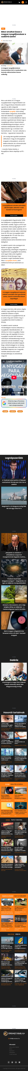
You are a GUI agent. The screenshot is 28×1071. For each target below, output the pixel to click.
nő (24, 835)
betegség (3, 729)
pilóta (11, 912)
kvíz (2, 800)
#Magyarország (18, 966)
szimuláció (17, 870)
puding (18, 951)
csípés (4, 778)
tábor (25, 912)
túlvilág (16, 852)
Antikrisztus (3, 837)
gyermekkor (8, 852)
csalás (20, 983)
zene (10, 800)
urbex (16, 912)
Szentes (19, 928)
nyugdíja (12, 111)
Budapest (19, 800)
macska (16, 869)
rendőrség (3, 983)
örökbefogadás (4, 853)
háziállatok (21, 869)
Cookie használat (13, 1054)
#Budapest (3, 966)
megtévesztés (21, 984)
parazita (6, 728)
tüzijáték (8, 966)
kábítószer (8, 984)
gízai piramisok (8, 869)
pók (2, 778)
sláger (7, 800)
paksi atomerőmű (7, 950)
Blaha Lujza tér (9, 983)
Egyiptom (3, 869)
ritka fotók (3, 870)
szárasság (3, 930)
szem (9, 728)
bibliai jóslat (8, 835)
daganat (23, 778)
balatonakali (17, 913)
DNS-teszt (3, 852)
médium (24, 852)
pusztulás (17, 930)
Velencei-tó (3, 928)
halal (21, 852)
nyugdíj (5, 411)
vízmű (22, 928)
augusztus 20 (4, 968)
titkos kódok (7, 912)
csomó (16, 780)
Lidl (15, 950)
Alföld (16, 968)
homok (2, 728)
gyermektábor (20, 912)
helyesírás (5, 815)
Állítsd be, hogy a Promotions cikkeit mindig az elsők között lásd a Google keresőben (16, 403)
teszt (9, 815)
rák (6, 762)
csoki (16, 951)
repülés (2, 912)
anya (16, 837)
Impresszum (11, 1050)
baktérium (23, 951)
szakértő (12, 411)
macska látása (23, 870)
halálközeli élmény (18, 762)
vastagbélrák (4, 746)
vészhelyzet (3, 913)
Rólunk (10, 1049)
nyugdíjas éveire (11, 260)
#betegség (17, 728)
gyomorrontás (7, 745)
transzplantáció (18, 835)
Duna (2, 950)
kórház (7, 778)
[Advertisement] (14, 521)
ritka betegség (23, 728)
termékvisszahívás (20, 950)
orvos (2, 745)
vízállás (3, 951)
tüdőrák (20, 745)
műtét (24, 762)
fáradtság (3, 763)
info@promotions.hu (15, 1038)
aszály (7, 928)
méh (23, 835)
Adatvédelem (12, 1052)
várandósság (20, 837)
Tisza (25, 968)
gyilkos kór (9, 762)
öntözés (19, 968)
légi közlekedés (9, 913)
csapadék (7, 951)
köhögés (24, 745)
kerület (22, 800)
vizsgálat (9, 746)
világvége (3, 835)
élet (19, 852)
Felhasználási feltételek (14, 1047)
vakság (7, 729)
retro (4, 800)
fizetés (20, 411)
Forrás (3, 398)
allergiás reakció (4, 780)
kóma (11, 778)
